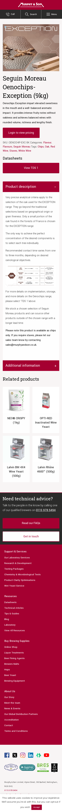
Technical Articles (14, 608)
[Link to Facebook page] (6, 755)
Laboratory (10, 624)
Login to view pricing (21, 133)
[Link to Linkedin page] (30, 755)
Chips (41, 147)
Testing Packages (14, 568)
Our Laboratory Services (17, 557)
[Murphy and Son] (31, 4)
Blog (6, 619)
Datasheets (10, 602)
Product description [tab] (21, 186)
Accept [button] (36, 807)
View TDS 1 (31, 168)
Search (33, 14)
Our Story (9, 697)
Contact (8, 725)
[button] (6, 27)
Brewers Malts (11, 664)
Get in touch (31, 536)
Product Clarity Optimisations (19, 580)
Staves (13, 151)
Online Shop (10, 647)
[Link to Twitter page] (14, 755)
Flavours (7, 147)
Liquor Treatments (14, 652)
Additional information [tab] (23, 365)
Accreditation (11, 719)
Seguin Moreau (21, 147)
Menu (54, 14)
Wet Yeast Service (14, 585)
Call (13, 14)
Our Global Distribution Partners (21, 714)
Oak (47, 147)
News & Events (12, 708)
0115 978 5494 (46, 510)
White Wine (24, 151)
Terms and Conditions (16, 731)
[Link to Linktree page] (38, 755)
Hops (7, 669)
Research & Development (18, 563)
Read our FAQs (31, 523)
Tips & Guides (11, 613)
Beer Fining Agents (14, 658)
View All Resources (14, 630)
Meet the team (12, 702)
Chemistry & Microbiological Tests (22, 574)
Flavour (47, 142)
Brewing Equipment (14, 680)
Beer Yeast (10, 675)
